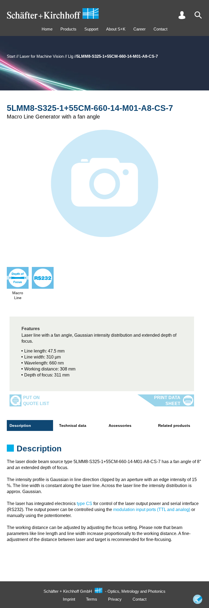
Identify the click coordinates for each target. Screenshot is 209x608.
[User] (182, 15)
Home (47, 29)
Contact (160, 29)
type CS (84, 503)
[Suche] (198, 15)
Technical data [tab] (72, 425)
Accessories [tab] (120, 425)
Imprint (69, 599)
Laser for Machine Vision (42, 56)
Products (68, 29)
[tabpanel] (104, 450)
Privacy (115, 599)
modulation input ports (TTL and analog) (151, 509)
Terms (91, 599)
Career (139, 29)
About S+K (115, 29)
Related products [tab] (174, 425)
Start (11, 56)
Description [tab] (20, 425)
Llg (70, 56)
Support (91, 29)
